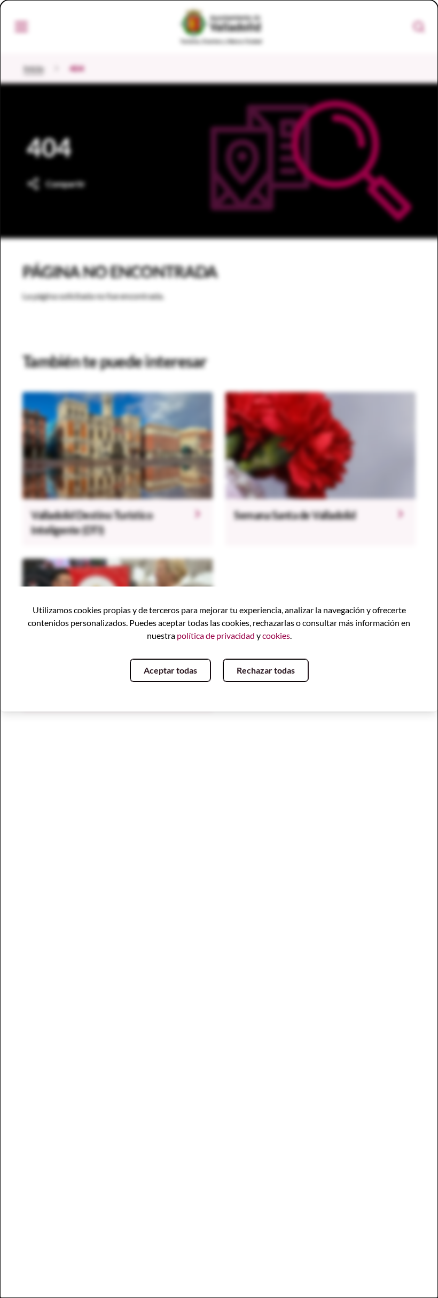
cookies (276, 635)
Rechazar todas (266, 670)
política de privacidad (216, 635)
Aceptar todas (170, 670)
